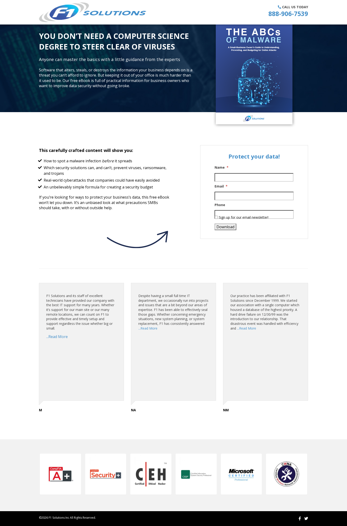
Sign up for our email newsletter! (243, 217)
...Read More (57, 336)
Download (225, 226)
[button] (60, 474)
